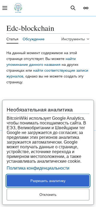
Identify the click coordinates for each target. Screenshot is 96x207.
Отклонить (48, 195)
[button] (86, 8)
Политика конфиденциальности (38, 168)
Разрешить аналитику (48, 181)
